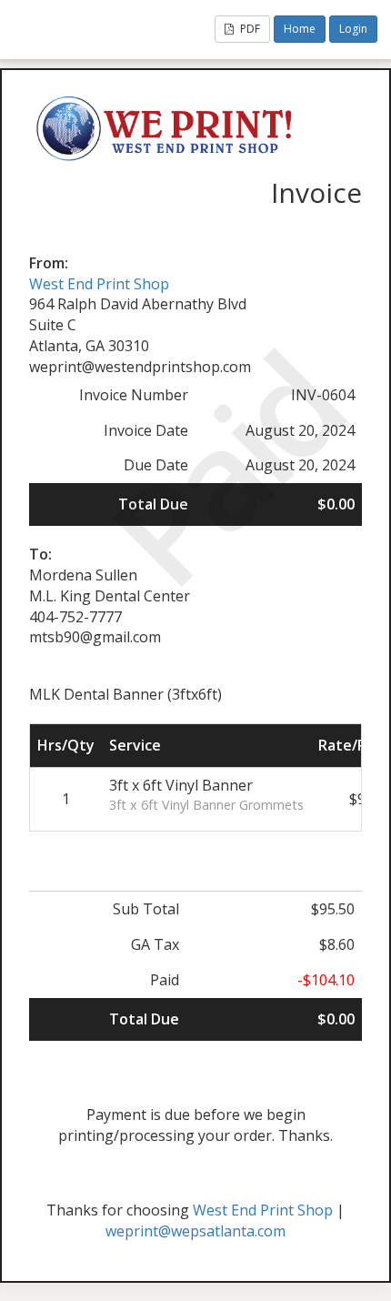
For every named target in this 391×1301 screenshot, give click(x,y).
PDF (248, 28)
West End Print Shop (99, 284)
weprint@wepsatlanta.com (195, 1231)
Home (300, 28)
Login (353, 28)
